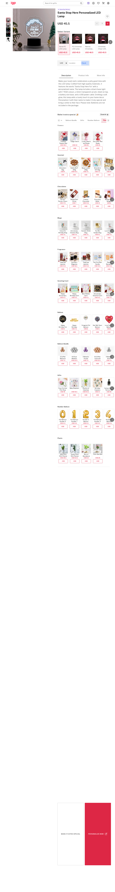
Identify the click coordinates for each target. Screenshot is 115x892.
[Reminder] (88, 3)
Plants (105, 120)
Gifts (82, 120)
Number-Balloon (94, 120)
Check (83, 63)
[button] (110, 42)
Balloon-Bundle (71, 120)
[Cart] (103, 3)
